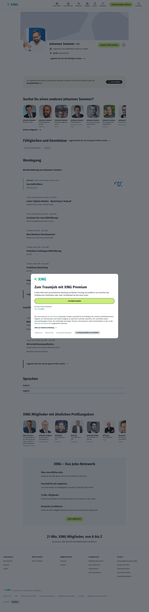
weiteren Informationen (42, 323)
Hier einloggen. (39, 309)
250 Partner (54, 317)
